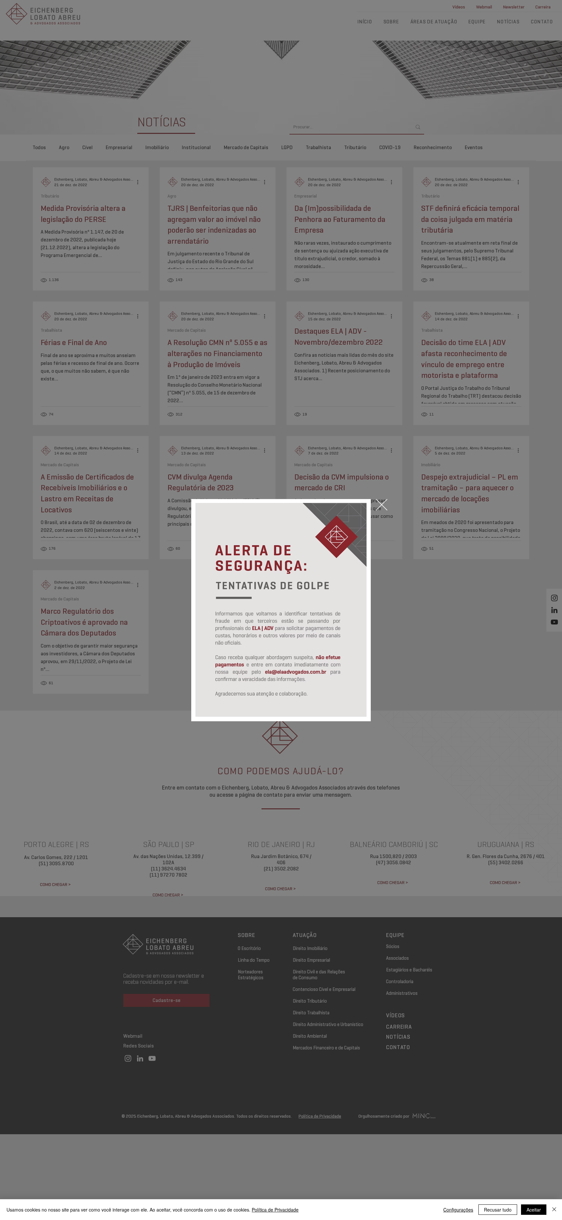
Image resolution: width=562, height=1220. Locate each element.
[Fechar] (554, 1209)
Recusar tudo (498, 1209)
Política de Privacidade (275, 1209)
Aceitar (534, 1209)
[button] (381, 504)
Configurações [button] (458, 1209)
